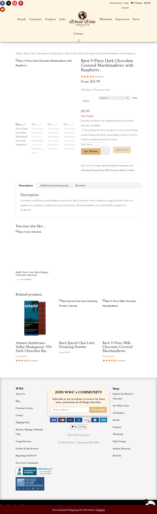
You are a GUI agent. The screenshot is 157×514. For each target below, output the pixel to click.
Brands (21, 19)
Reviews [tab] (81, 185)
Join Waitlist (91, 151)
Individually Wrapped (90, 170)
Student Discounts (121, 448)
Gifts (62, 19)
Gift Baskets (118, 413)
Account (125, 7)
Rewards (117, 455)
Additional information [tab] (54, 185)
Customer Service (24, 408)
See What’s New (121, 405)
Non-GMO (105, 170)
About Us (20, 394)
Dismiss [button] (100, 510)
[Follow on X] (8, 3)
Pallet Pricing (119, 441)
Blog (18, 401)
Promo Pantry (116, 3)
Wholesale (106, 19)
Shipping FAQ (22, 422)
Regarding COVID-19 (26, 455)
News (136, 19)
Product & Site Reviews (27, 448)
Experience (122, 19)
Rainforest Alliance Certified (122, 170)
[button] (111, 76)
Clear (134, 97)
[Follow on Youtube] (2, 9)
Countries (35, 19)
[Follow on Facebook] (2, 3)
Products (50, 19)
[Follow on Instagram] (14, 3)
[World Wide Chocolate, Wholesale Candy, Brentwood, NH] (35, 471)
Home (19, 53)
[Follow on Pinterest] (20, 3)
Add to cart (122, 150)
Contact (78, 33)
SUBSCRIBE (98, 409)
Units (86, 101)
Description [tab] (26, 185)
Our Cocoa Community (27, 463)
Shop (126, 3)
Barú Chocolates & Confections (47, 53)
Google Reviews (23, 441)
